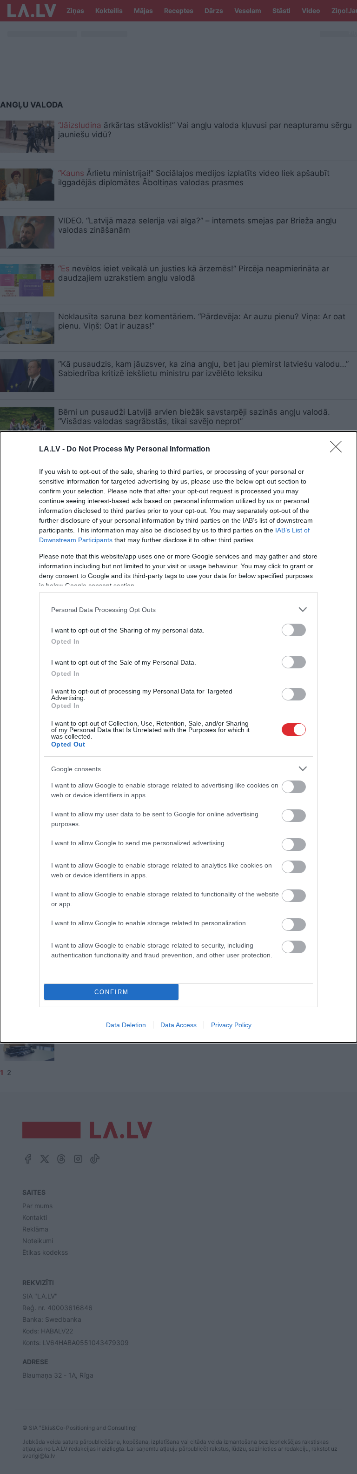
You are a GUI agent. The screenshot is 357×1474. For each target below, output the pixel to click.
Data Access (178, 1025)
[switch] (294, 630)
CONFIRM (111, 992)
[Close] (339, 449)
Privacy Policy (231, 1025)
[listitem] (178, 609)
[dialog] (178, 737)
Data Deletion (126, 1025)
